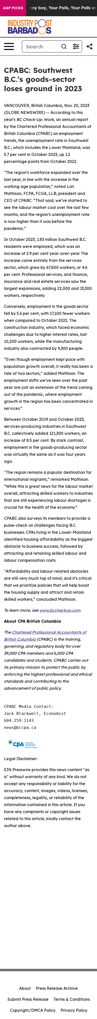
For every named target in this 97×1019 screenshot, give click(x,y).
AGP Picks (13, 8)
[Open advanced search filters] (76, 46)
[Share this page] (89, 46)
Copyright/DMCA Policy (32, 1010)
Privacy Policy (73, 1010)
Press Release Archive (57, 988)
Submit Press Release (27, 999)
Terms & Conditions (71, 999)
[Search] (64, 46)
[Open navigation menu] (9, 46)
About (25, 988)
